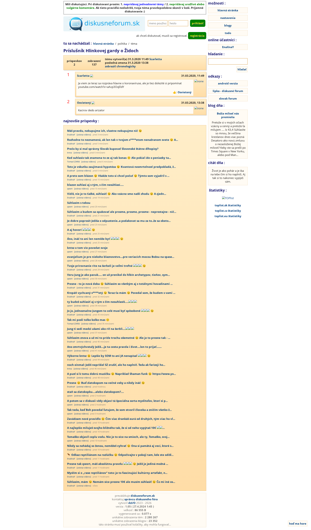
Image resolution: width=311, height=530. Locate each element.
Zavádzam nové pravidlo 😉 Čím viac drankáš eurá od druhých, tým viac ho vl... (121, 419)
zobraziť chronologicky (120, 66)
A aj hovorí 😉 (81, 230)
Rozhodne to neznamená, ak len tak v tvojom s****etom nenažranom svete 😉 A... (122, 140)
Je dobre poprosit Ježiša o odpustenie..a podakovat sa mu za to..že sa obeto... (119, 221)
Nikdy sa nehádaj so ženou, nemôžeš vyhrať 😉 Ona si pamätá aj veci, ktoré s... (120, 446)
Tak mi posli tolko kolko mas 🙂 (88, 320)
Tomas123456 (73, 161)
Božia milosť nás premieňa (228, 115)
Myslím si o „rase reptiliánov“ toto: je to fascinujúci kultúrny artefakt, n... (117, 473)
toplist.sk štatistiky (228, 205)
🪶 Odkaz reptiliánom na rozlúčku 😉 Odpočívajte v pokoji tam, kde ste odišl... (120, 455)
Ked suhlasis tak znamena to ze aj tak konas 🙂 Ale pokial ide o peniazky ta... (119, 158)
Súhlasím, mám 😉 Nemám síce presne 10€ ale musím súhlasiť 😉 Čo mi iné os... (121, 482)
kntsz (69, 152)
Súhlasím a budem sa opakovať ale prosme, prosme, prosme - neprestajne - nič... (121, 212)
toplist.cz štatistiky (228, 210)
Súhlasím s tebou (78, 203)
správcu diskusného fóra (141, 499)
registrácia (197, 35)
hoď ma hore (297, 523)
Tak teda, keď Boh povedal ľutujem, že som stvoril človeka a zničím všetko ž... (119, 410)
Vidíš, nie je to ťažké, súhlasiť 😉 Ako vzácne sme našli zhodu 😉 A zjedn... (116, 194)
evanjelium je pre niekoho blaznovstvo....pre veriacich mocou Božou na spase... (120, 257)
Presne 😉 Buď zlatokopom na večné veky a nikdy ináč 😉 (106, 383)
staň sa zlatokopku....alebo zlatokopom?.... (95, 392)
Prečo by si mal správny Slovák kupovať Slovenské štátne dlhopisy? (112, 149)
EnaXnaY (71, 134)
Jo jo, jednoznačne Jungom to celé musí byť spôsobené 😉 (110, 311)
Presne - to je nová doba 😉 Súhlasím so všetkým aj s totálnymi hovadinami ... (120, 284)
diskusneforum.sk (143, 495)
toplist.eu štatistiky (228, 216)
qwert (70, 188)
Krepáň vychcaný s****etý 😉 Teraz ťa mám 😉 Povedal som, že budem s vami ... (121, 293)
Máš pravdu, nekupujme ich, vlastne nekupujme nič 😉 (104, 130)
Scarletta (155, 59)
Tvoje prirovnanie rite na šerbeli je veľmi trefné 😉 (106, 266)
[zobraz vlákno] (84, 134)
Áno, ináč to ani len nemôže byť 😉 (95, 239)
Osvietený (184, 92)
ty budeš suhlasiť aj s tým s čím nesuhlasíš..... (97, 302)
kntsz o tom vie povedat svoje (87, 248)
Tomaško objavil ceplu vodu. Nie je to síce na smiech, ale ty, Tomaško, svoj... (118, 437)
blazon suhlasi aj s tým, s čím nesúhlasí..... (95, 185)
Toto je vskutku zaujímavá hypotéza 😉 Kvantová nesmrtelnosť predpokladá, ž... (121, 167)
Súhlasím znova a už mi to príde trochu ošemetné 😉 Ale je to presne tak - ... (118, 338)
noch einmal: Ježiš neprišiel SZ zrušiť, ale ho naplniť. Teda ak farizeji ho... (116, 365)
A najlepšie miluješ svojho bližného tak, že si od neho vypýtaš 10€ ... (116, 428)
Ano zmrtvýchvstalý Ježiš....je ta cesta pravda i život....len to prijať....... (114, 347)
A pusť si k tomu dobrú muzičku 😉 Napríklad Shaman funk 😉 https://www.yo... (121, 374)
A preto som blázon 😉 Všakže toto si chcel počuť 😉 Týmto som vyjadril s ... (118, 176)
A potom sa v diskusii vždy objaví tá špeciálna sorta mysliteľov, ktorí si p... (117, 401)
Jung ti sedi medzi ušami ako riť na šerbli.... (96, 329)
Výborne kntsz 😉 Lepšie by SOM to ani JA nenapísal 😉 (109, 356)
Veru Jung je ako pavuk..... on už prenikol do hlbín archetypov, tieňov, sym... (118, 275)
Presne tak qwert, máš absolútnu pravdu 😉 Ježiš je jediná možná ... (117, 464)
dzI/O (132, 503)
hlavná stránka (103, 43)
